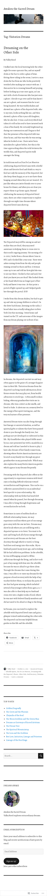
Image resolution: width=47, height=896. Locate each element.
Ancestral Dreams (36, 669)
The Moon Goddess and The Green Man (22, 719)
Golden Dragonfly (13, 708)
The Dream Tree (13, 726)
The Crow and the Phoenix (17, 711)
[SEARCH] (40, 756)
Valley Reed (11, 669)
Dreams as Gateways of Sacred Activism (23, 722)
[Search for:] (21, 755)
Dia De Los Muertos (23, 671)
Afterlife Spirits (11, 671)
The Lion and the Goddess (17, 733)
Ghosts (15, 674)
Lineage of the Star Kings (16, 740)
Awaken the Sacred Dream (19, 9)
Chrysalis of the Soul (15, 715)
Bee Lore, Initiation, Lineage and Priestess (24, 736)
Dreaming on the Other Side (16, 50)
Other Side (22, 674)
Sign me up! (11, 861)
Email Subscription (14, 829)
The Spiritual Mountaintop (17, 729)
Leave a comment (17, 677)
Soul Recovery (31, 674)
